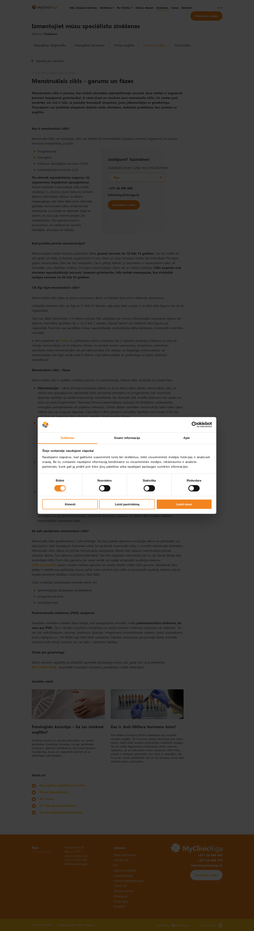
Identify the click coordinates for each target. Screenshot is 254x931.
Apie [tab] (186, 438)
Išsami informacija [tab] (127, 438)
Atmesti (70, 504)
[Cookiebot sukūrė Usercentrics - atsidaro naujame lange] (194, 425)
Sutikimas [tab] (67, 438)
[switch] (104, 488)
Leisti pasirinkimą (127, 504)
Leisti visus (184, 504)
